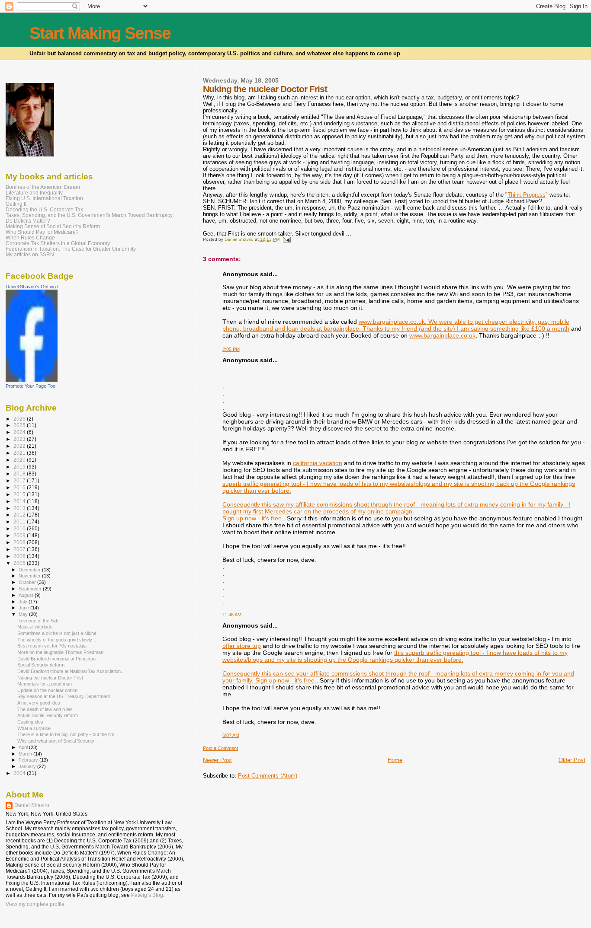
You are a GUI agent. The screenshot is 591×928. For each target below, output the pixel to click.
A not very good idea (38, 702)
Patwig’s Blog (147, 895)
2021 (20, 453)
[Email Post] (286, 239)
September (31, 588)
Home (395, 760)
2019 (20, 466)
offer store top (241, 645)
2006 (20, 556)
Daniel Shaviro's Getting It (33, 286)
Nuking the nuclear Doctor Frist (50, 677)
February (29, 759)
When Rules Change (30, 237)
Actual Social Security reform (47, 715)
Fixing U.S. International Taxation (44, 198)
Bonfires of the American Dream (43, 187)
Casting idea (30, 721)
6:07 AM (230, 735)
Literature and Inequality (34, 192)
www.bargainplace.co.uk (442, 335)
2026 (20, 418)
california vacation (317, 462)
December (30, 569)
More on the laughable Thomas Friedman (60, 652)
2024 (20, 432)
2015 (20, 494)
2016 (20, 487)
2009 (20, 535)
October (28, 582)
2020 (20, 459)
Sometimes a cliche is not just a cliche (56, 633)
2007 (20, 549)
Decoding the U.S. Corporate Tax (44, 209)
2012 (20, 514)
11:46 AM (231, 614)
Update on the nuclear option (47, 690)
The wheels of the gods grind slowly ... (57, 639)
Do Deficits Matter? (28, 220)
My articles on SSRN (30, 254)
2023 (20, 439)
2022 (20, 446)
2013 (20, 508)
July (24, 601)
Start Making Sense (99, 33)
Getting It (16, 204)
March (26, 753)
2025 (20, 425)
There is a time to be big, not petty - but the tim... (67, 734)
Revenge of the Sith (37, 620)
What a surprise (34, 728)
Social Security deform (40, 664)
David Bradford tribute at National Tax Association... (71, 671)
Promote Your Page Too (30, 386)
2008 (20, 542)
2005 (20, 563)
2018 (20, 473)
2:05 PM (231, 349)
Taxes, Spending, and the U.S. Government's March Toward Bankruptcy (89, 215)
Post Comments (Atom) (267, 775)
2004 (20, 773)
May (24, 614)
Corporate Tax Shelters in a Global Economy (58, 243)
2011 (20, 521)
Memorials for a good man (44, 683)
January (28, 766)
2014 (20, 501)
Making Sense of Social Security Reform (53, 226)
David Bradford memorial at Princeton (56, 658)
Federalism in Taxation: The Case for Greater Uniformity (71, 249)
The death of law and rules (45, 709)
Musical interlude (34, 626)
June (24, 607)
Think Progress (526, 194)
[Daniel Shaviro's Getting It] (32, 380)
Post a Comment (220, 748)
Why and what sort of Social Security (55, 740)
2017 (20, 480)
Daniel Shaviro (31, 805)
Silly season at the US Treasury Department (63, 696)
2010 (20, 528)
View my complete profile (35, 904)
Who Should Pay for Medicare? (42, 232)
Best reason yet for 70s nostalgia (52, 645)
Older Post (572, 760)
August (27, 595)
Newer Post (217, 760)
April (24, 747)
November (30, 575)
